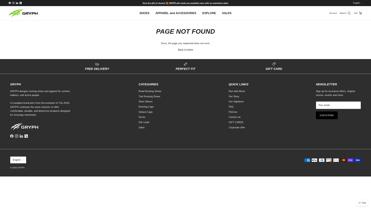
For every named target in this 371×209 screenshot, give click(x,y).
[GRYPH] (23, 13)
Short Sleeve (145, 101)
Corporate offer (237, 127)
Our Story (234, 96)
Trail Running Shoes (149, 96)
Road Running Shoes (150, 91)
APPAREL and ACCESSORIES (176, 13)
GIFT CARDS (236, 122)
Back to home (185, 49)
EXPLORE (209, 13)
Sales (142, 127)
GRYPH (20, 167)
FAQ (231, 106)
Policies (233, 112)
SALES (226, 13)
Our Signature (236, 101)
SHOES (144, 13)
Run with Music (237, 91)
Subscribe (327, 115)
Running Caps (146, 106)
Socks (142, 117)
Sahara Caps (146, 112)
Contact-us (235, 117)
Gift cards (144, 122)
